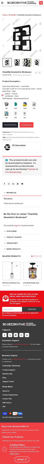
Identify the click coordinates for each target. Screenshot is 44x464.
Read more (16, 266)
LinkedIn (13, 184)
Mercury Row (34, 137)
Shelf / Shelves (7, 134)
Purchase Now (26, 125)
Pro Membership (13, 172)
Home (4, 15)
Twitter (9, 184)
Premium (30, 132)
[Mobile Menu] (2, 3)
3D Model (12, 15)
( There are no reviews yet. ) (22, 75)
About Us (5, 391)
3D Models (14, 132)
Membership (22, 132)
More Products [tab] (14, 249)
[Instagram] (21, 335)
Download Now (10, 125)
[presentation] (5, 38)
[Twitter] (10, 335)
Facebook (4, 184)
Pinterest (18, 184)
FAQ (3, 406)
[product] (12, 271)
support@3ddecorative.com (21, 344)
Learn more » (14, 454)
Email (22, 184)
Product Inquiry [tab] (14, 237)
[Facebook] (4, 335)
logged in (17, 225)
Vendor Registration (10, 395)
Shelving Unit (6, 140)
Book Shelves (10, 137)
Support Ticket (8, 381)
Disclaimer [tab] (12, 231)
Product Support (8, 370)
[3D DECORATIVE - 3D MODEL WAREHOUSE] (22, 3)
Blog (4, 378)
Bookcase (19, 137)
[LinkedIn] (27, 335)
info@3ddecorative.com (20, 359)
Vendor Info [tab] (12, 243)
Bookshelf (26, 137)
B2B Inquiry (6, 403)
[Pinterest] (16, 335)
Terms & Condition (9, 315)
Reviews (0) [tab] (11, 193)
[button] (41, 3)
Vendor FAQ (6, 399)
